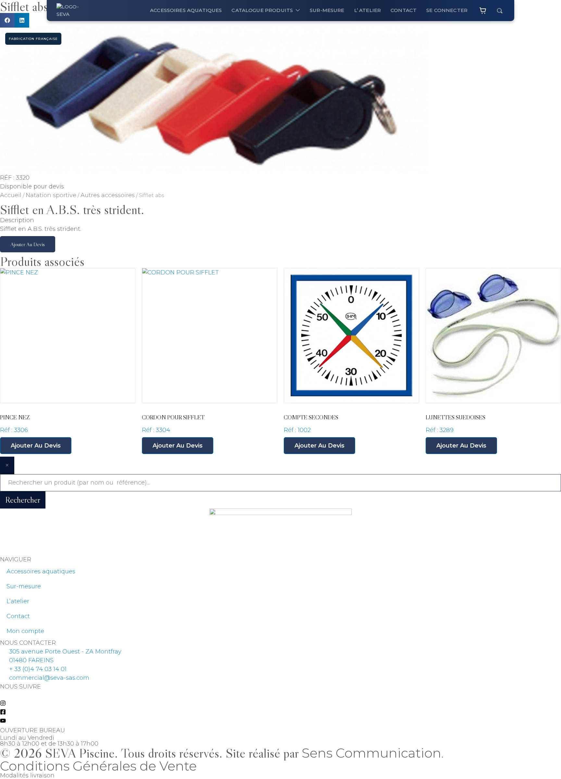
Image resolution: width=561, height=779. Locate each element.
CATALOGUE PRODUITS (262, 10)
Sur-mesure (23, 586)
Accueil (10, 195)
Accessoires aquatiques (186, 10)
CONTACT (404, 10)
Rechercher (22, 500)
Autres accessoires (108, 195)
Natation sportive (51, 195)
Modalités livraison (27, 775)
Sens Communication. (372, 753)
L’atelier (17, 601)
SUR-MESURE (327, 10)
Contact (18, 616)
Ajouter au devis (27, 244)
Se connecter (447, 10)
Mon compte (25, 631)
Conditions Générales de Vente (98, 766)
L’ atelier (367, 10)
